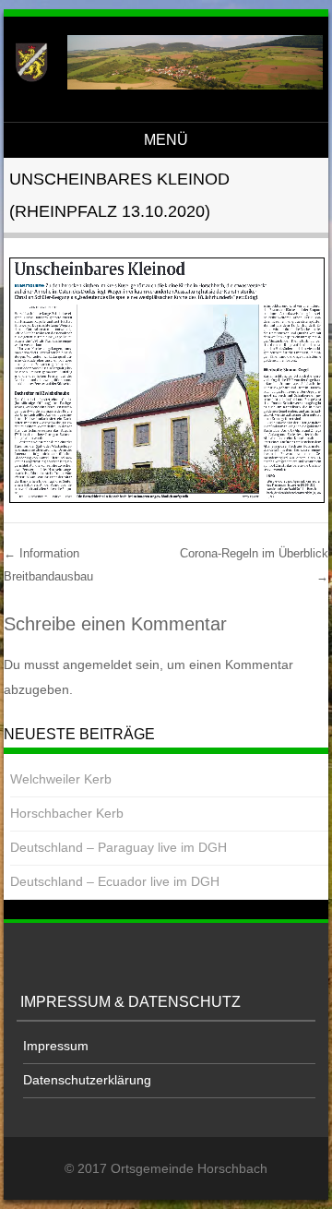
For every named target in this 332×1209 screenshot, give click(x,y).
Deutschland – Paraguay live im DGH (118, 847)
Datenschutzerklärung (87, 1079)
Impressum (56, 1045)
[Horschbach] (164, 85)
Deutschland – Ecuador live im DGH (114, 881)
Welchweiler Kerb (61, 779)
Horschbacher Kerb (67, 813)
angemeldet (97, 664)
